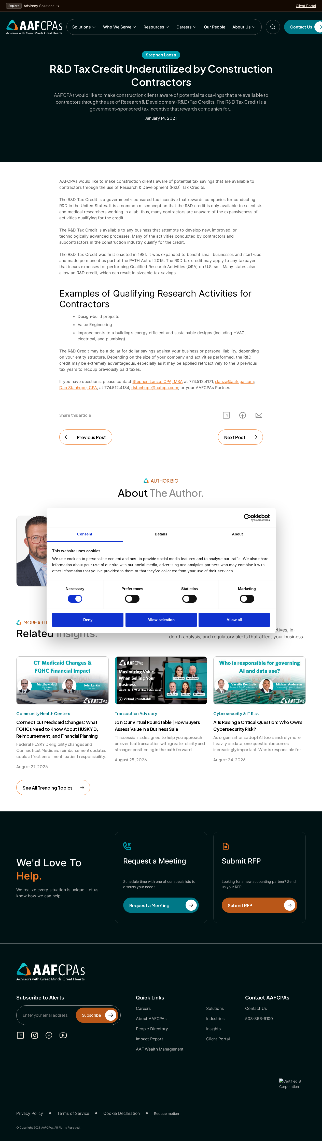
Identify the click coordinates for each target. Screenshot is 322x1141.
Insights (213, 1028)
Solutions (81, 26)
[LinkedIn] (20, 1035)
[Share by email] (259, 415)
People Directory (152, 1028)
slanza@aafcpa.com (234, 381)
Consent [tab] (84, 534)
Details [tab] (161, 534)
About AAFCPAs (151, 1018)
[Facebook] (49, 1035)
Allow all (234, 620)
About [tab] (237, 534)
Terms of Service (73, 1113)
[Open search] (273, 27)
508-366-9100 (259, 1018)
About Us (241, 26)
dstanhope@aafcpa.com (154, 387)
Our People (214, 26)
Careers (184, 26)
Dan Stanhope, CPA (78, 387)
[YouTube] (63, 1035)
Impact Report (149, 1038)
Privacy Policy (29, 1113)
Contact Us (256, 1008)
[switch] (132, 599)
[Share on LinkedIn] (226, 415)
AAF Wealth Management (160, 1049)
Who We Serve (117, 26)
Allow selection (161, 620)
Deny (87, 620)
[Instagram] (35, 1035)
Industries (215, 1018)
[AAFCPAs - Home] (34, 27)
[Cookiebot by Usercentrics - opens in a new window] (247, 517)
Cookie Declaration (121, 1113)
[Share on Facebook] (243, 415)
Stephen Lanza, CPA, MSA (158, 381)
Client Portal (306, 6)
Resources (154, 26)
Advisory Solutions (39, 6)
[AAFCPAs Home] (50, 971)
